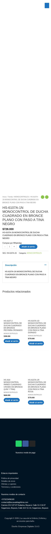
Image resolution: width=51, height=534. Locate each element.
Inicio (4, 197)
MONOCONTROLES (21, 197)
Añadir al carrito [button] (11, 341)
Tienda (10, 197)
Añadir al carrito (28, 246)
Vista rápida (13, 315)
